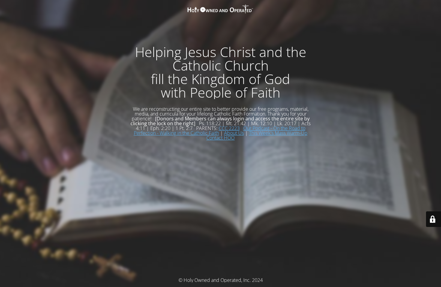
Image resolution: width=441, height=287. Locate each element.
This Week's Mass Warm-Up (278, 133)
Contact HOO (220, 137)
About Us (234, 133)
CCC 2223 (229, 128)
